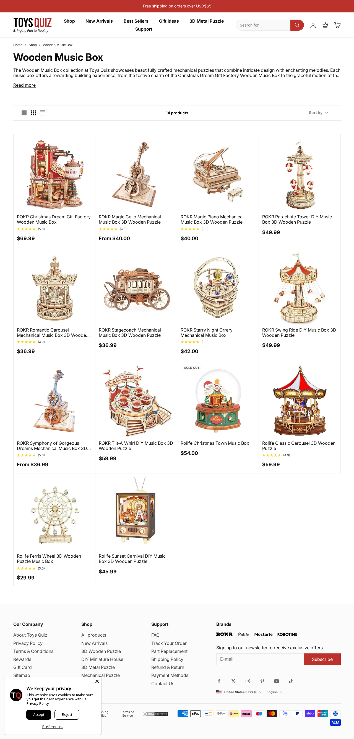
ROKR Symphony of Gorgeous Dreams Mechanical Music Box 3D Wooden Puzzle (52, 446)
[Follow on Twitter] (233, 681)
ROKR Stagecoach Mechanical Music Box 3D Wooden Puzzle (130, 332)
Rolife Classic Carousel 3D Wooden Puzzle (298, 446)
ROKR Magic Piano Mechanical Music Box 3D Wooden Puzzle (212, 219)
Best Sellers (136, 21)
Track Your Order (169, 643)
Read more (24, 85)
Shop (69, 21)
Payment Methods (169, 675)
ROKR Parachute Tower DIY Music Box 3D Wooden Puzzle (297, 219)
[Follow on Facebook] (219, 681)
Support (143, 29)
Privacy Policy (28, 643)
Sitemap (21, 675)
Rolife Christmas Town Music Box (215, 443)
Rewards (22, 659)
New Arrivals (99, 21)
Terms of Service (127, 713)
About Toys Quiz (30, 635)
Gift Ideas (169, 21)
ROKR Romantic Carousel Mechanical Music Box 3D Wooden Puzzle (52, 332)
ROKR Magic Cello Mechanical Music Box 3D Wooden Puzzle (130, 219)
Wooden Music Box (58, 45)
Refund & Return (167, 667)
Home (18, 45)
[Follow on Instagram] (248, 681)
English (272, 692)
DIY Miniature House (102, 659)
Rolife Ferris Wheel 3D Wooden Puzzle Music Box (49, 558)
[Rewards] (325, 25)
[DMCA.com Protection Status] (155, 714)
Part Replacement (169, 651)
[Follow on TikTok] (291, 681)
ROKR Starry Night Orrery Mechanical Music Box (207, 332)
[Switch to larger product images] (24, 112)
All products (93, 635)
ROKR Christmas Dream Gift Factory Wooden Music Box (54, 219)
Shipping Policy (167, 659)
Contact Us (162, 683)
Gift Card (22, 667)
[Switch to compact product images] (42, 112)
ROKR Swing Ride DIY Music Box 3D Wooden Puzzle (299, 332)
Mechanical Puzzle (100, 675)
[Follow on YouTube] (276, 681)
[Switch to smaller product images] (33, 112)
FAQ (155, 635)
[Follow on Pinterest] (262, 681)
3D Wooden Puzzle (101, 651)
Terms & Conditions (33, 651)
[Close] (97, 681)
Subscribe (322, 659)
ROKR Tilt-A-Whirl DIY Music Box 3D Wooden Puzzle (136, 446)
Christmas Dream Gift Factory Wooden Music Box (229, 75)
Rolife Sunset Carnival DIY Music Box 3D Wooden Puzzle (132, 558)
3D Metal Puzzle (206, 21)
